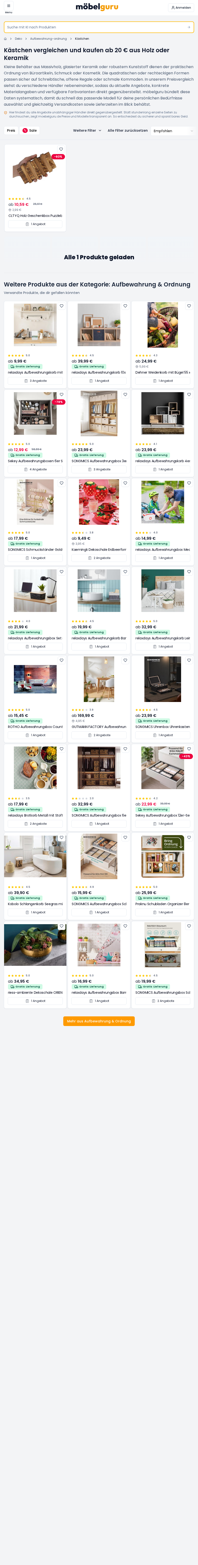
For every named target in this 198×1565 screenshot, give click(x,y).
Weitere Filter (84, 130)
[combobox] (174, 131)
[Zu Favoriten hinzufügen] (61, 149)
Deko (18, 39)
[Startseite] (5, 38)
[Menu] (9, 6)
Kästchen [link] (82, 39)
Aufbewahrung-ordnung (48, 39)
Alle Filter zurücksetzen (128, 130)
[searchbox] (99, 27)
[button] (181, 7)
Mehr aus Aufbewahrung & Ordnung (99, 1021)
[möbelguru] (97, 7)
